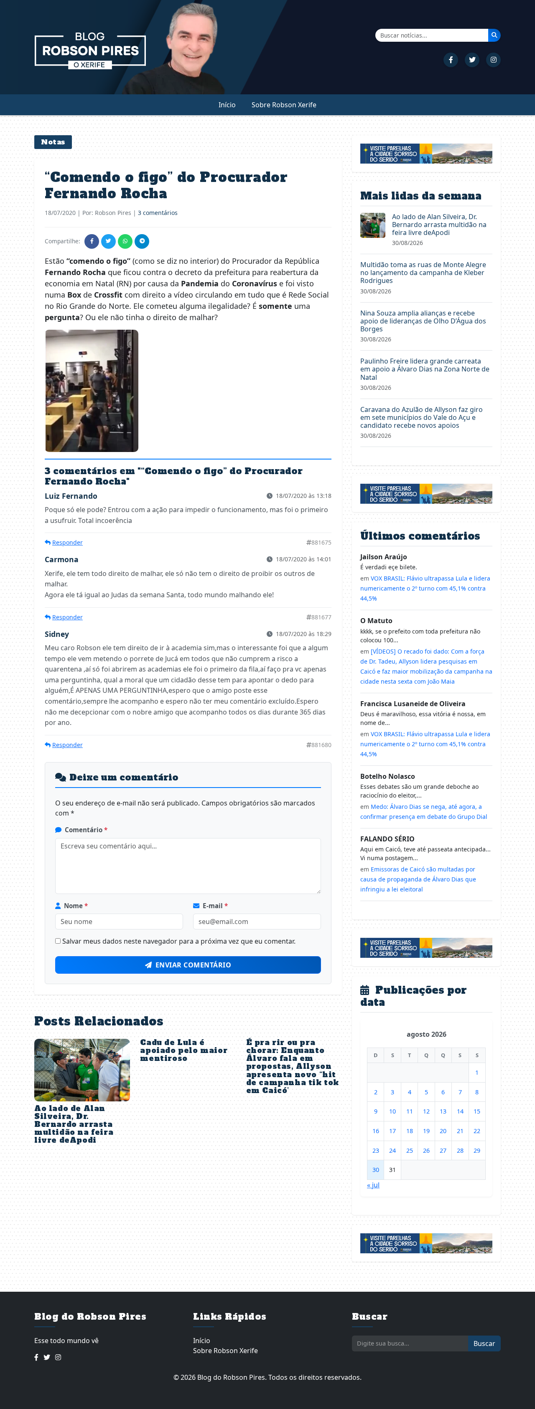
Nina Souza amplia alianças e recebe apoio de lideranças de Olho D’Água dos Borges (423, 320)
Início (227, 104)
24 (392, 1150)
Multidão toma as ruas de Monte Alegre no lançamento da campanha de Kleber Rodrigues (423, 272)
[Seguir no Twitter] (472, 60)
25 (409, 1150)
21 (460, 1131)
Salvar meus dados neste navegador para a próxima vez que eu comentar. (179, 941)
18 (409, 1131)
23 (375, 1150)
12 (426, 1111)
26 (426, 1150)
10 (392, 1111)
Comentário (86, 830)
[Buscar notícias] (494, 35)
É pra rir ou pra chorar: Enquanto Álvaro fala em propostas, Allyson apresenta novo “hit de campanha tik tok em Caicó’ (292, 1067)
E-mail (215, 905)
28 (460, 1150)
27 (443, 1150)
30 (375, 1170)
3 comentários (158, 213)
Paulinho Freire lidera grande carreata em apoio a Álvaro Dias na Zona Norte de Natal (424, 368)
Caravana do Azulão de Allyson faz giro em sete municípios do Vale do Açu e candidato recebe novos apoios (421, 417)
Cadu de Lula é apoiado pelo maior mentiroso (183, 1050)
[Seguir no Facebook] (450, 60)
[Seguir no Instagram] (493, 60)
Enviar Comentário (193, 965)
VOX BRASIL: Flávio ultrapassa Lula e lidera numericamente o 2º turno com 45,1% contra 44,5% (425, 588)
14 (460, 1111)
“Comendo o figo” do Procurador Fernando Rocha (166, 185)
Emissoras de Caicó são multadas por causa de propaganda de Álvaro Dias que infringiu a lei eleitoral (418, 879)
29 (477, 1150)
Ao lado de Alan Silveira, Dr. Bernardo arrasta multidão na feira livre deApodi (73, 1124)
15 (477, 1111)
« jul (373, 1184)
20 (443, 1131)
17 (392, 1131)
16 (375, 1131)
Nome (76, 905)
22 (477, 1131)
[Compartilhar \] (91, 241)
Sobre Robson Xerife (284, 104)
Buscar (484, 1343)
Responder (67, 542)
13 (443, 1111)
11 (409, 1111)
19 (426, 1131)
